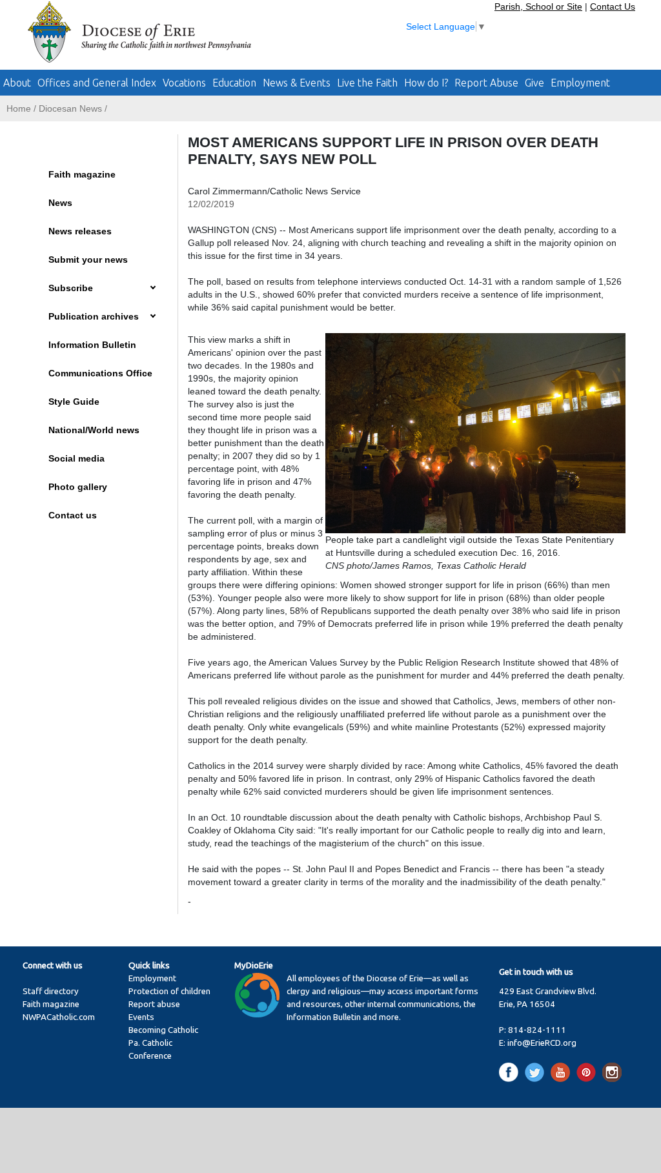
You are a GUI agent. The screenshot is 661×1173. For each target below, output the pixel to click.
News (60, 203)
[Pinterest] (588, 1071)
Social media (76, 458)
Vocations (184, 82)
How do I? (426, 82)
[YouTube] (563, 1071)
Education (234, 82)
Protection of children (169, 991)
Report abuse (154, 1004)
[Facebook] (511, 1071)
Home (18, 108)
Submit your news (88, 259)
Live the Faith (367, 82)
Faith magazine (82, 174)
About (17, 82)
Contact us (72, 515)
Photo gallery (77, 487)
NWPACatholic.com (59, 1017)
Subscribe (70, 288)
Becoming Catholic (163, 1030)
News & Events (296, 82)
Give (534, 82)
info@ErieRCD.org (541, 1043)
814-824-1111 (537, 1030)
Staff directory (51, 991)
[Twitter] (537, 1071)
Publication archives (93, 316)
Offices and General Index (96, 82)
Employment (580, 82)
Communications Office (100, 373)
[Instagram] (612, 1071)
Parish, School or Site (538, 6)
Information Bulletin (92, 345)
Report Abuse (486, 82)
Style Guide (73, 401)
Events (141, 1017)
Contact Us (612, 6)
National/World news (93, 430)
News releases (80, 231)
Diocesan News (70, 108)
